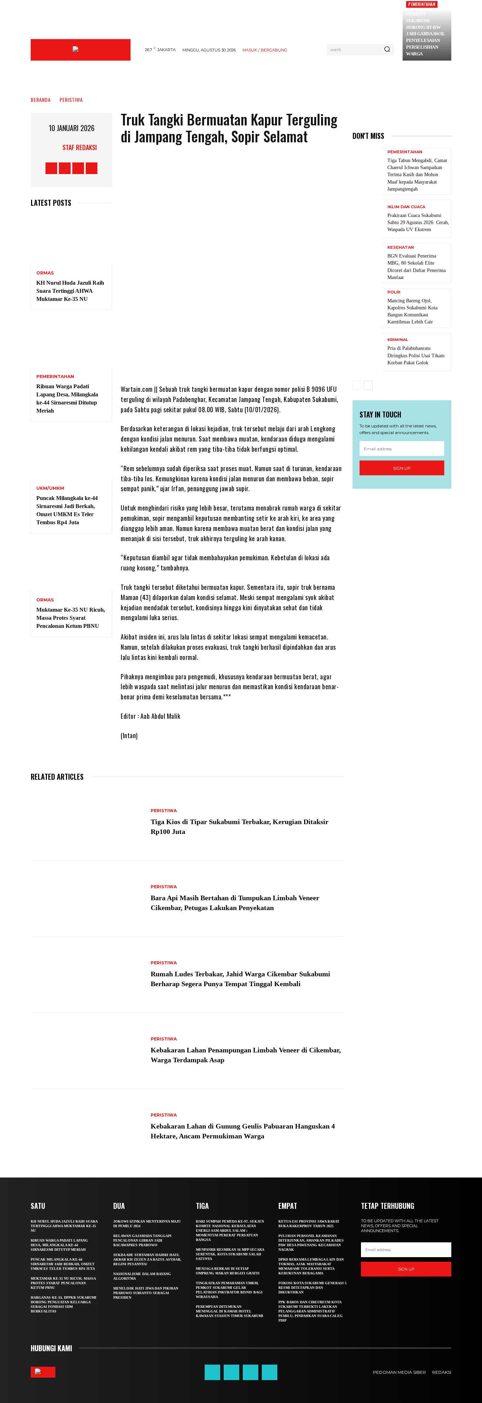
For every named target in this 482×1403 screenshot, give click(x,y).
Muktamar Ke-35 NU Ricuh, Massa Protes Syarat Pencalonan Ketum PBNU (70, 618)
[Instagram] (65, 168)
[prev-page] (357, 385)
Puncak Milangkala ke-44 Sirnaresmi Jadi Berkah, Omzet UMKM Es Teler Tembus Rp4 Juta (63, 1264)
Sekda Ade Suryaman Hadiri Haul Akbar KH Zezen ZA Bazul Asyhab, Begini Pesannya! (147, 1259)
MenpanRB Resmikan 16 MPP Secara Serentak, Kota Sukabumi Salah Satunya (230, 1254)
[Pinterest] (248, 362)
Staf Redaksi (79, 147)
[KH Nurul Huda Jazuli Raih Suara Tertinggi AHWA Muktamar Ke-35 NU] (71, 239)
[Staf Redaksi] (53, 147)
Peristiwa (71, 99)
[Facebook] (51, 168)
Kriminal (397, 340)
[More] (291, 362)
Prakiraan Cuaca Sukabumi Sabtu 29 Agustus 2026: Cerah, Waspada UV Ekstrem (418, 222)
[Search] (387, 49)
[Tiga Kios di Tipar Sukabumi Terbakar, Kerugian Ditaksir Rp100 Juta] (87, 823)
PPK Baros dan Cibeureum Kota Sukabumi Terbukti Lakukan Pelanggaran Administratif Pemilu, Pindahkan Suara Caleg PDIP (310, 1311)
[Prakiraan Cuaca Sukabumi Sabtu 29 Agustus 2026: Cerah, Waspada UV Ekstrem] (367, 219)
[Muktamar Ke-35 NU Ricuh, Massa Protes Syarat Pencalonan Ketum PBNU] (71, 566)
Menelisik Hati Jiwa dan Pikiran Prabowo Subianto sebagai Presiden (145, 1292)
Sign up (402, 468)
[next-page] (368, 385)
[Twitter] (78, 168)
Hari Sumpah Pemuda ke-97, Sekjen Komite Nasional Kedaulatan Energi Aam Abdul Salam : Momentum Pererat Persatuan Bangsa (230, 1230)
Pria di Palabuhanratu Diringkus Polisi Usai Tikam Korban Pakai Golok (416, 355)
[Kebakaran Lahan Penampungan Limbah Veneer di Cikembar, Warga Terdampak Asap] (87, 1050)
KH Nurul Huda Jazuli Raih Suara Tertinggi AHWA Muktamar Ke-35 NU (70, 291)
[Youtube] (91, 168)
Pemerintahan (421, 4)
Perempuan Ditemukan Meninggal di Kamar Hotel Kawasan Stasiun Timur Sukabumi (229, 1311)
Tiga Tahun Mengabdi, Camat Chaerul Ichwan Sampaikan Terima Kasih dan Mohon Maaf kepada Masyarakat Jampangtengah (417, 175)
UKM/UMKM (50, 488)
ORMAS (45, 273)
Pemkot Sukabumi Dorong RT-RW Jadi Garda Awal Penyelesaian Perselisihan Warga (425, 33)
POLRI (393, 292)
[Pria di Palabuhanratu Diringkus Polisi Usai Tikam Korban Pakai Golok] (367, 352)
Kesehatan (400, 247)
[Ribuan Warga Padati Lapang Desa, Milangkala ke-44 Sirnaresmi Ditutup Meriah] (71, 343)
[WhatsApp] (269, 362)
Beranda (41, 99)
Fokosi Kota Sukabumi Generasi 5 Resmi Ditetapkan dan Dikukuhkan (312, 1287)
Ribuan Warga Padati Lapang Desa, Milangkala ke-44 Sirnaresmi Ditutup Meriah (59, 1244)
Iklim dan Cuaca (406, 207)
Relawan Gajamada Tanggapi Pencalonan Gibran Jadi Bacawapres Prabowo (142, 1240)
